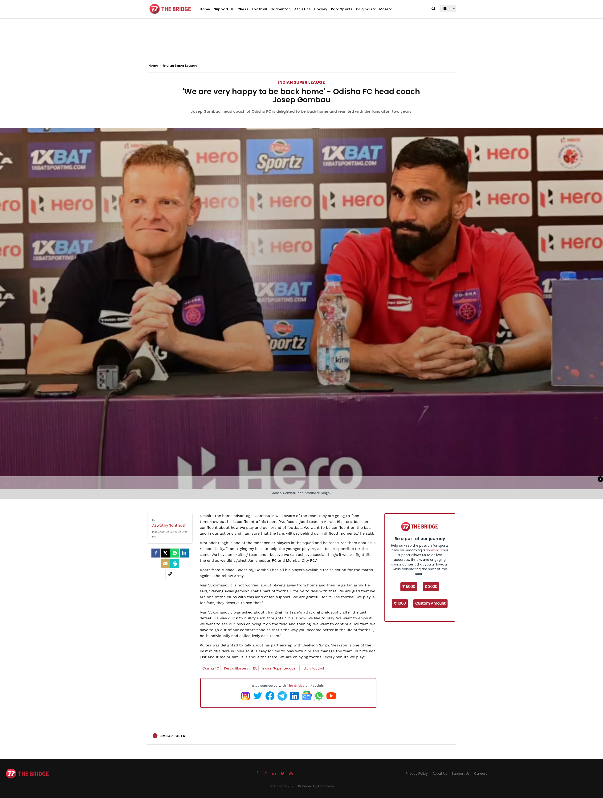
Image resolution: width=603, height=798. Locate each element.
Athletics (302, 9)
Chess (243, 9)
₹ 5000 (408, 586)
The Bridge (295, 685)
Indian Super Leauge (301, 82)
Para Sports (341, 9)
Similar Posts (172, 736)
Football (259, 9)
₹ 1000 (400, 603)
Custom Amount (430, 603)
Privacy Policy (417, 773)
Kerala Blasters (236, 668)
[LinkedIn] (184, 553)
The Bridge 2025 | (283, 786)
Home (205, 9)
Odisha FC (210, 668)
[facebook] (156, 553)
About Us (439, 773)
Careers (480, 773)
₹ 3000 (431, 586)
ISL (255, 668)
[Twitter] (165, 553)
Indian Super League (279, 668)
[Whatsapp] (174, 553)
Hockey (320, 9)
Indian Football (313, 668)
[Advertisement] (301, 44)
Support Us (224, 9)
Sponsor (432, 550)
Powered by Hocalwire (316, 786)
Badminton (281, 9)
